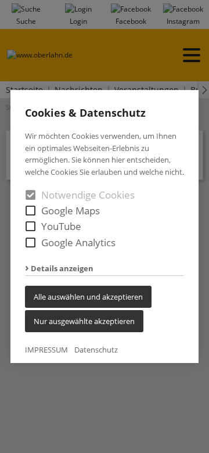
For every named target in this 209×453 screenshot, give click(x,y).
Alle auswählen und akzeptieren (88, 297)
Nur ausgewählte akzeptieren (84, 321)
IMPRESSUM (46, 349)
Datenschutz (96, 349)
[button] (30, 210)
